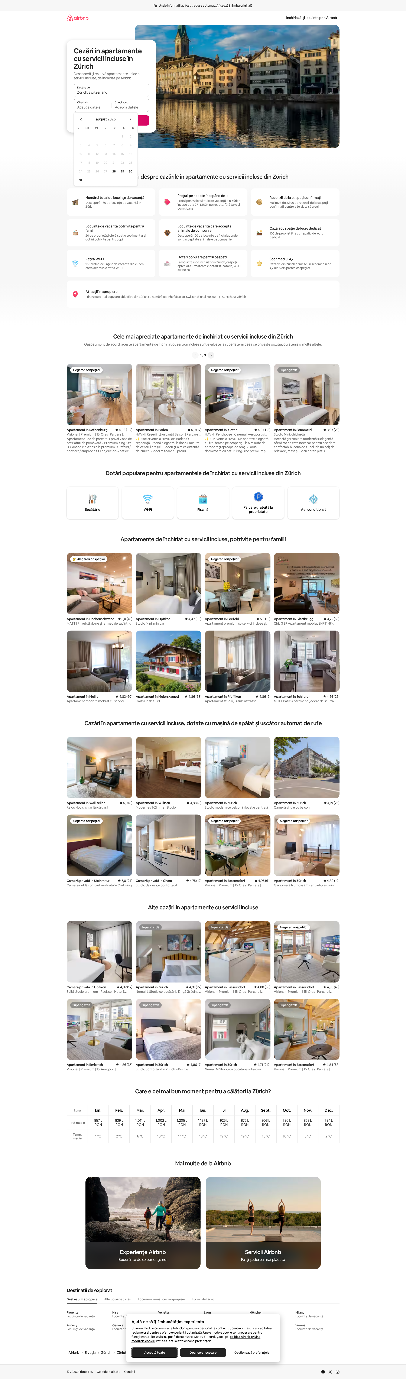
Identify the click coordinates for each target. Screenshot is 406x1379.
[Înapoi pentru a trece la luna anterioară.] (81, 119)
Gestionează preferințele (251, 1352)
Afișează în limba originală (234, 5)
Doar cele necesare (203, 1352)
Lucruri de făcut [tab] (203, 1299)
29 (122, 171)
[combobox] (111, 92)
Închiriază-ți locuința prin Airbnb (311, 18)
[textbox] (92, 107)
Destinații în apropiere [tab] (82, 1299)
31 (80, 180)
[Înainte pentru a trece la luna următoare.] (130, 119)
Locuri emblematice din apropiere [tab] (161, 1299)
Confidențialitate (108, 1372)
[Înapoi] (195, 355)
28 (114, 171)
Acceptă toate (154, 1352)
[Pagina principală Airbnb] (77, 18)
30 (130, 171)
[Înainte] (211, 355)
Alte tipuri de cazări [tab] (117, 1299)
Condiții (129, 1372)
